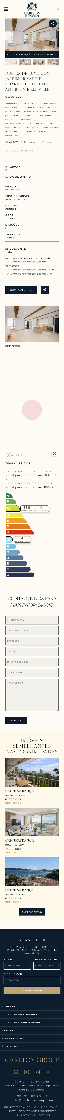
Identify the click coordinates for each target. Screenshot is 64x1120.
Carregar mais (32, 912)
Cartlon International (32, 1081)
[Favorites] (59, 8)
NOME (8, 959)
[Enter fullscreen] (54, 453)
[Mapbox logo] (14, 455)
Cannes (12, 791)
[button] (6, 9)
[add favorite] (55, 763)
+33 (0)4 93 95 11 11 (32, 1096)
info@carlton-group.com (32, 1100)
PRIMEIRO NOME (45, 959)
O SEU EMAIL (13, 974)
